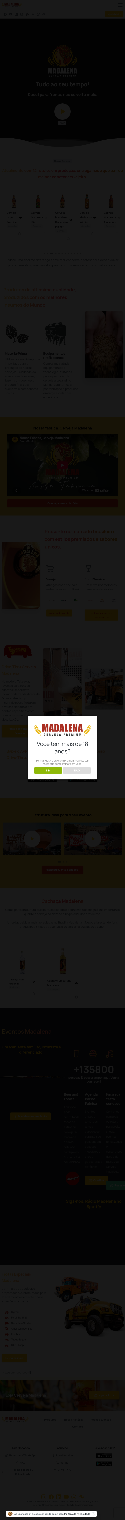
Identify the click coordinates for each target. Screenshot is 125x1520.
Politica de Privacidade (77, 1513)
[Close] (93, 1513)
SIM (48, 770)
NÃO (77, 770)
